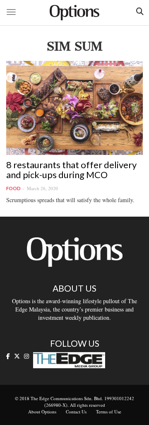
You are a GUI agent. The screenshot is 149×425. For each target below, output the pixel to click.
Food (13, 188)
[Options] (74, 12)
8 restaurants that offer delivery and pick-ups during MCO (71, 169)
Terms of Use (108, 411)
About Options (42, 411)
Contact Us (76, 411)
